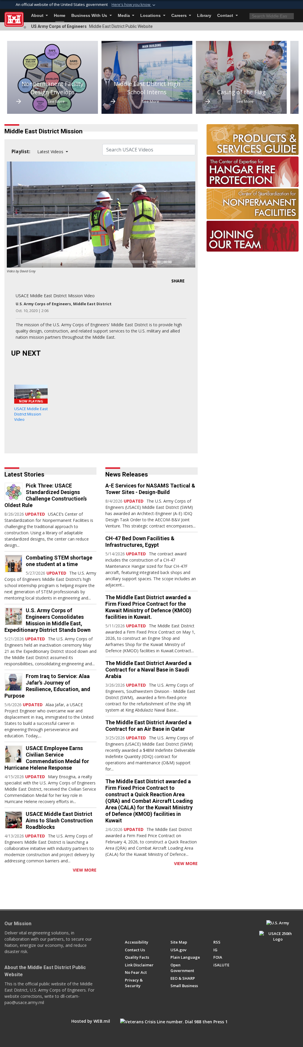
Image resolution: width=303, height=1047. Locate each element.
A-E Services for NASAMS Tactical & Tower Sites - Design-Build (150, 488)
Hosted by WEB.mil (90, 1021)
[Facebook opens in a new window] (127, 925)
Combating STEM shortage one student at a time (59, 560)
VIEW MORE (84, 870)
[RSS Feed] (6, 870)
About (38, 15)
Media (124, 15)
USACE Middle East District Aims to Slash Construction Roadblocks (59, 820)
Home (59, 15)
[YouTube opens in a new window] (138, 925)
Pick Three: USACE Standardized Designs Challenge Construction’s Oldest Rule (45, 495)
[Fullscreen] (188, 262)
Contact (225, 15)
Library (204, 15)
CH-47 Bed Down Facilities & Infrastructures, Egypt (140, 541)
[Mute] (178, 262)
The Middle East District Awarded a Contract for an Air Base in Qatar (148, 725)
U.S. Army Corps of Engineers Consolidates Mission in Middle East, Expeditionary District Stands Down (47, 620)
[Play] (14, 262)
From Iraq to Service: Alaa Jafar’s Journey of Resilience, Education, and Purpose (47, 686)
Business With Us (89, 15)
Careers (179, 15)
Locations (151, 15)
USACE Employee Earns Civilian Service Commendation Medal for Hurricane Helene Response (46, 758)
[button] (134, 5)
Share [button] (178, 281)
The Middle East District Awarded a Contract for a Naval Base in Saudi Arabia (148, 669)
